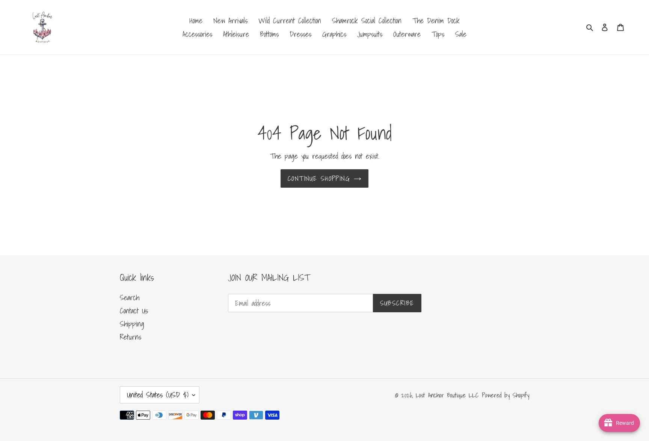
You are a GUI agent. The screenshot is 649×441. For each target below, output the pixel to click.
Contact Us (134, 311)
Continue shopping (319, 178)
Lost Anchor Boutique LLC (447, 395)
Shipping (132, 324)
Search (129, 298)
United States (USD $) (158, 395)
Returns (130, 337)
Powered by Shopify (505, 395)
